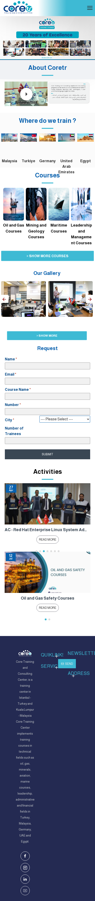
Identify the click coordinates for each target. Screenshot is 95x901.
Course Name (17, 390)
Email (9, 374)
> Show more (46, 335)
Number (12, 405)
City (8, 420)
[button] (4, 299)
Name (10, 359)
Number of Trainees (14, 431)
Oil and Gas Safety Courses (47, 598)
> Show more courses (47, 256)
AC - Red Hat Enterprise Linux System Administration (47, 529)
